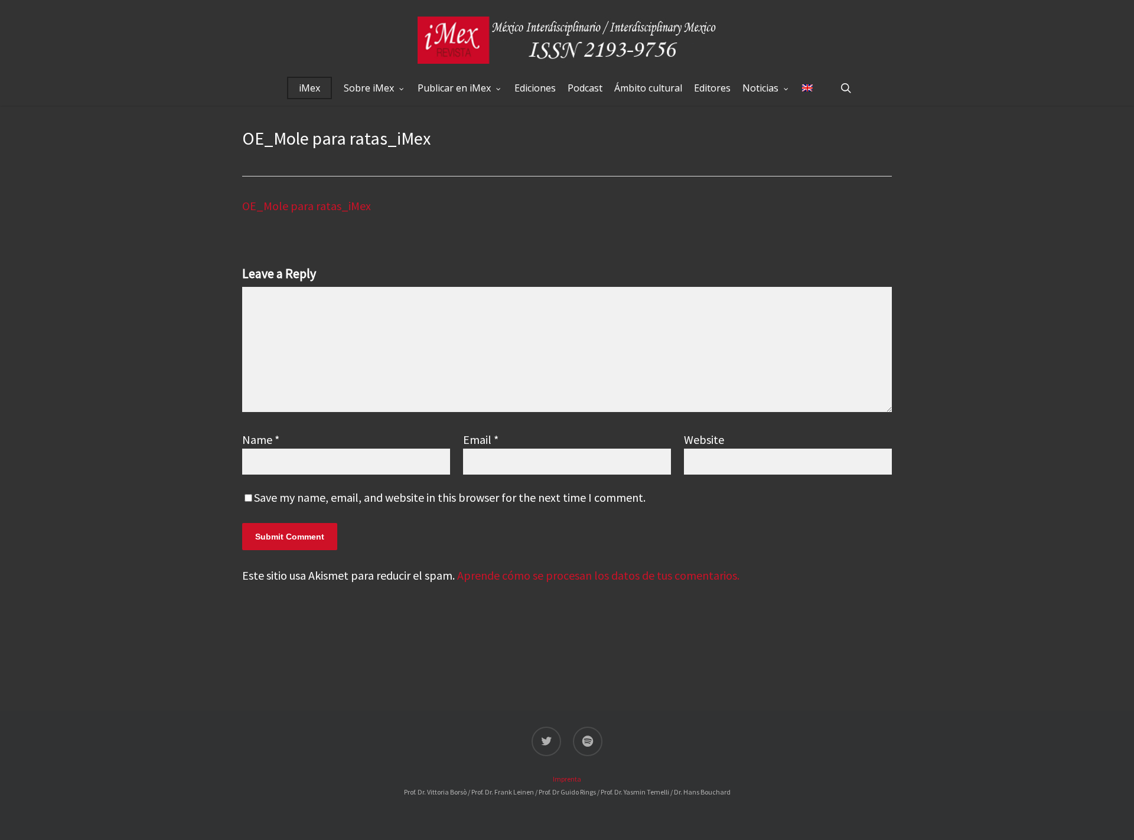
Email (480, 439)
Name (260, 439)
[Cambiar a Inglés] (807, 88)
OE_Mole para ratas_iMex (306, 205)
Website (704, 439)
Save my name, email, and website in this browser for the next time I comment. (450, 497)
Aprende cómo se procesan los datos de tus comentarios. (598, 575)
